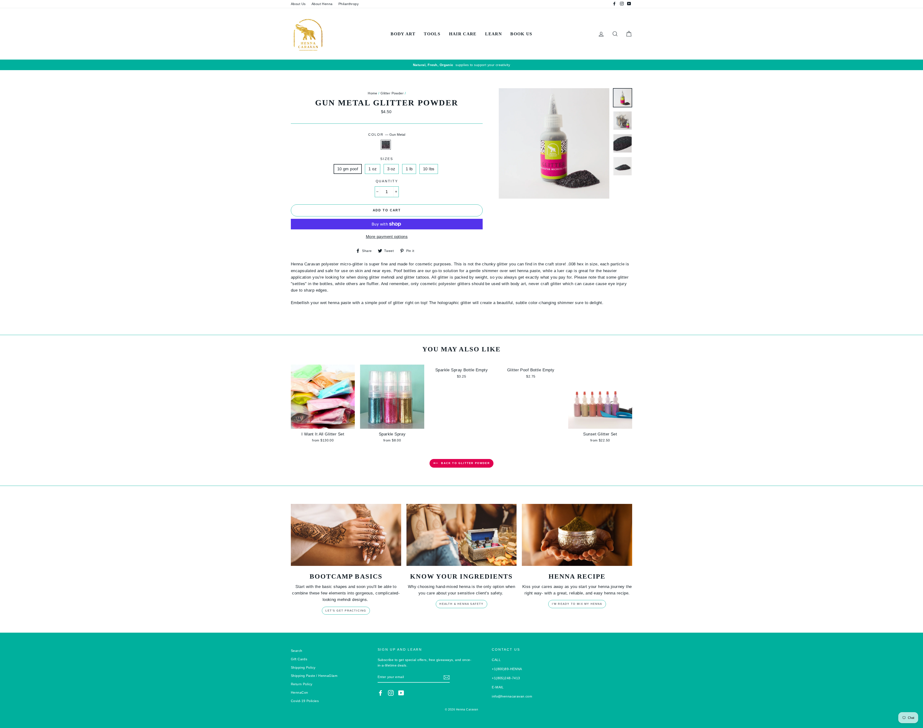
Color (386, 134)
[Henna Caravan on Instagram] (391, 693)
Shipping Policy (303, 667)
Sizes (386, 159)
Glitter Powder (392, 93)
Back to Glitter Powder (465, 463)
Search (296, 651)
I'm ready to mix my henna (577, 603)
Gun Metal (386, 145)
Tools (432, 33)
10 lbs (429, 169)
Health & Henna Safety (461, 603)
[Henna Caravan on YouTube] (401, 693)
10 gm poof (347, 169)
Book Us (521, 33)
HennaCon (299, 692)
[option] (461, 65)
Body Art (403, 33)
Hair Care (463, 33)
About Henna (322, 4)
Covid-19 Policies (305, 701)
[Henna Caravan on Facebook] (380, 693)
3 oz (391, 169)
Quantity (387, 181)
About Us (298, 4)
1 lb (409, 169)
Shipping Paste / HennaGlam (314, 676)
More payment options (387, 236)
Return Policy (301, 684)
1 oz (372, 169)
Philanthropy (348, 4)
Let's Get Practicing (345, 610)
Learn (493, 33)
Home (372, 93)
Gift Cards (299, 659)
